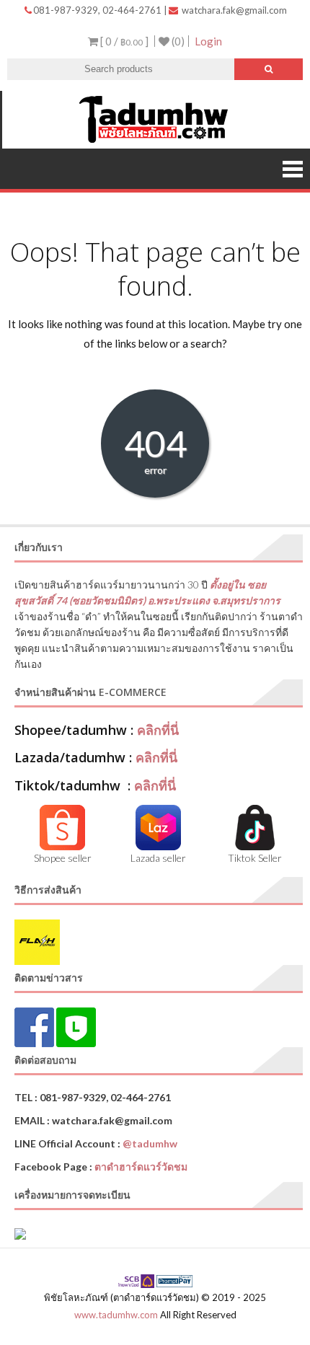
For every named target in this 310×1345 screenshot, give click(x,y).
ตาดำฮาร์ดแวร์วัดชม (140, 1166)
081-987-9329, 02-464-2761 (98, 10)
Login (208, 41)
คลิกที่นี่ (158, 729)
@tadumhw (150, 1143)
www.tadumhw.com (116, 1314)
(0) (177, 41)
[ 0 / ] (123, 41)
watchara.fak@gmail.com (233, 10)
